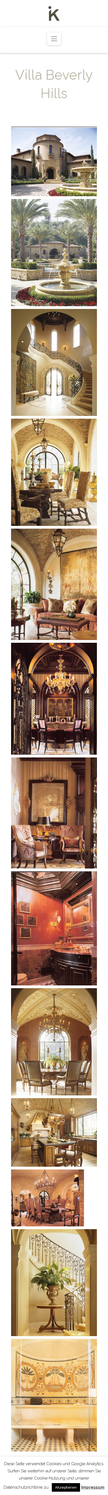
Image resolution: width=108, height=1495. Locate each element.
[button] (54, 38)
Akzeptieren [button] (66, 1487)
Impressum (92, 1487)
